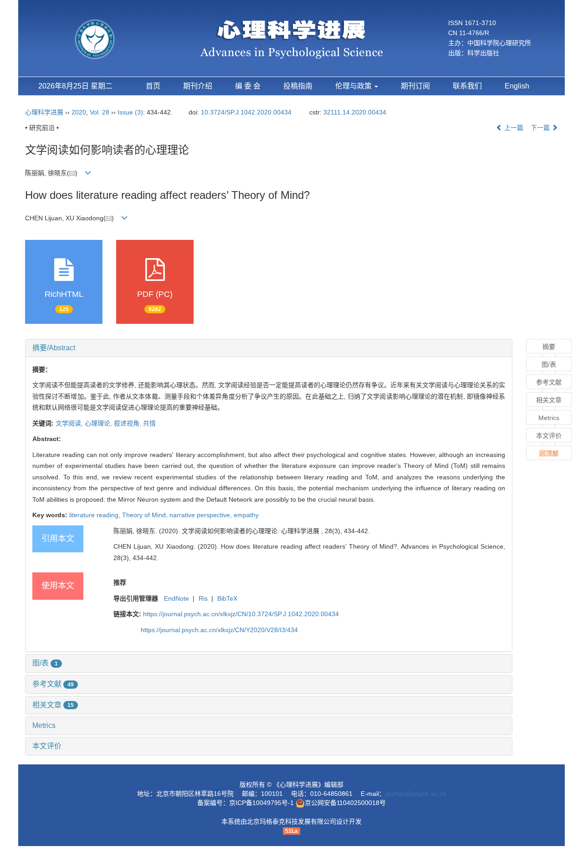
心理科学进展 (45, 112)
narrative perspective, (201, 515)
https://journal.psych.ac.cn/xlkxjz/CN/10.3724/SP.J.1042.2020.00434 (241, 614)
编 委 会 (248, 86)
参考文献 (53, 684)
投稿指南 (297, 86)
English (517, 86)
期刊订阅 (415, 86)
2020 (79, 112)
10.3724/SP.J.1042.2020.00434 (246, 112)
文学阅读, (70, 423)
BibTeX (227, 598)
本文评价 (46, 746)
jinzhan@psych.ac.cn (415, 793)
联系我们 (467, 86)
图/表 (45, 663)
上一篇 (512, 127)
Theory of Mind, (145, 515)
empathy (246, 515)
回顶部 (548, 453)
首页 (153, 86)
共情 (149, 423)
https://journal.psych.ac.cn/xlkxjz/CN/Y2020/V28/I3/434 (219, 630)
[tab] (269, 348)
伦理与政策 (354, 86)
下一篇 (541, 127)
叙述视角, (128, 423)
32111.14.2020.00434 (354, 112)
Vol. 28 (99, 112)
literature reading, (95, 515)
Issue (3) (130, 112)
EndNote (176, 598)
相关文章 (53, 705)
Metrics (44, 725)
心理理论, (99, 423)
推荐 (119, 582)
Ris (203, 598)
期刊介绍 (197, 86)
